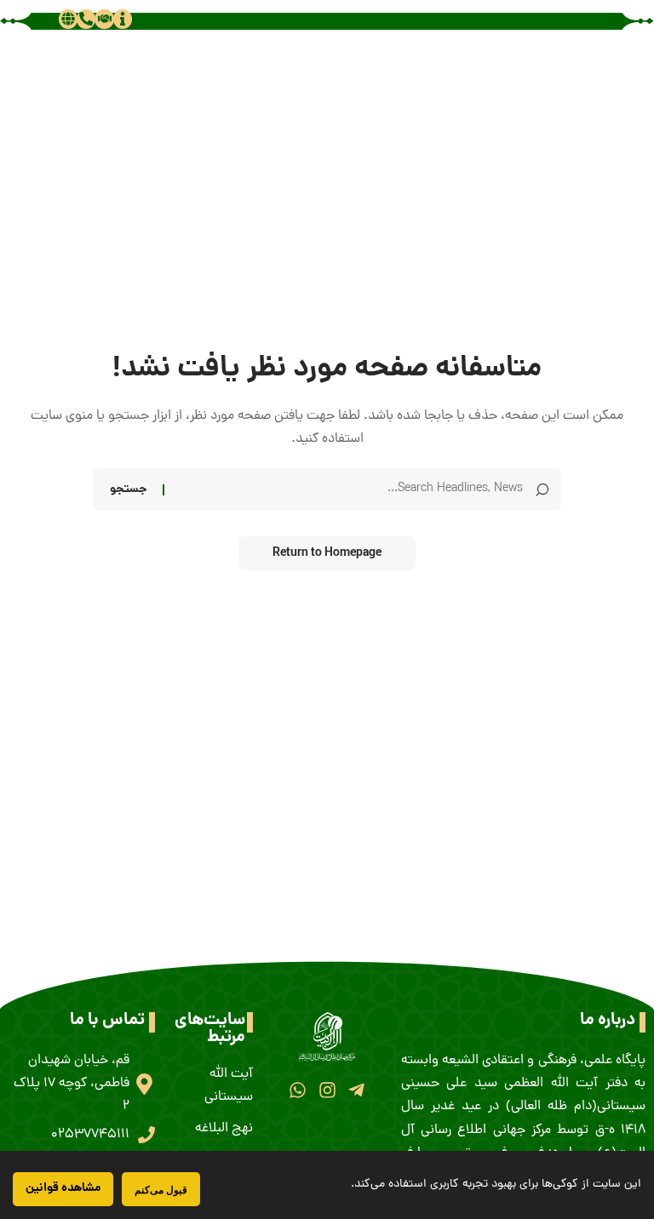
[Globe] (68, 18)
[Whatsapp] (297, 1090)
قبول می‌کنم (161, 1189)
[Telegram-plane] (356, 1090)
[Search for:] (350, 489)
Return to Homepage (327, 553)
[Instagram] (326, 1090)
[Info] (122, 18)
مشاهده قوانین (63, 1188)
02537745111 (90, 1135)
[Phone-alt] (86, 18)
